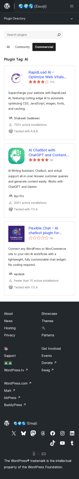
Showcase (49, 314)
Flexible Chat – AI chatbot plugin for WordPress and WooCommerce (44, 230)
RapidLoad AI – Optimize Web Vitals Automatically (46, 74)
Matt (9, 391)
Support (10, 356)
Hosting (10, 328)
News (8, 321)
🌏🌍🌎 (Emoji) (25, 423)
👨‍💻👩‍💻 (8, 363)
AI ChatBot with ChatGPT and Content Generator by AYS (47, 152)
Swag (48, 370)
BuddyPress (15, 405)
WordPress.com (18, 383)
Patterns (48, 335)
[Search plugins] (59, 35)
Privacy (9, 335)
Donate (49, 363)
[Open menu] (72, 6)
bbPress (12, 398)
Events (47, 356)
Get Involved (51, 348)
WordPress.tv (16, 370)
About (8, 314)
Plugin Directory (15, 18)
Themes (47, 321)
